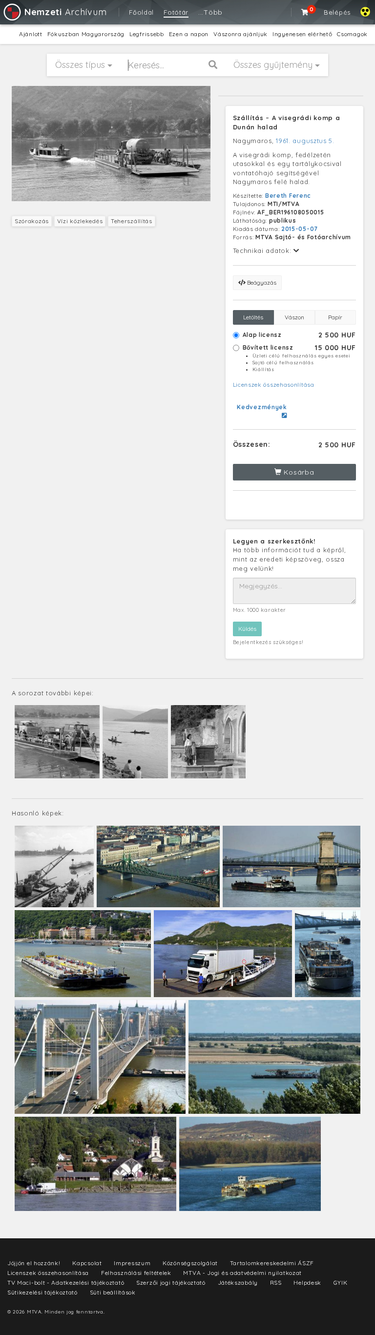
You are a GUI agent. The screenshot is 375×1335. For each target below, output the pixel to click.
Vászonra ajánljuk (240, 34)
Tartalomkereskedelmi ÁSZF (272, 1263)
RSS (276, 1282)
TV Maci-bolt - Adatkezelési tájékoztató (65, 1282)
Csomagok (352, 34)
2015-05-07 (299, 228)
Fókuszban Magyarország (86, 34)
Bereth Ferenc (288, 195)
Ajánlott (30, 34)
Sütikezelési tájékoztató (42, 1292)
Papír (335, 317)
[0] (305, 12)
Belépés (337, 12)
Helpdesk (307, 1282)
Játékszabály (238, 1282)
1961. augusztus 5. (305, 141)
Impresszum (132, 1263)
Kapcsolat (87, 1263)
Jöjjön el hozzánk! (34, 1263)
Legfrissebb (146, 34)
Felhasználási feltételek (136, 1272)
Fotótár (176, 12)
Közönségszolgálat (190, 1263)
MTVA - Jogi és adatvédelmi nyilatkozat (242, 1272)
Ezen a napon (188, 34)
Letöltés (253, 317)
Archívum (65, 12)
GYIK (340, 1282)
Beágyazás (261, 282)
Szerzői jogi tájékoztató (171, 1282)
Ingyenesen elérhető (302, 34)
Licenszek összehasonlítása (273, 384)
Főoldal (141, 12)
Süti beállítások (113, 1292)
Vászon (294, 317)
